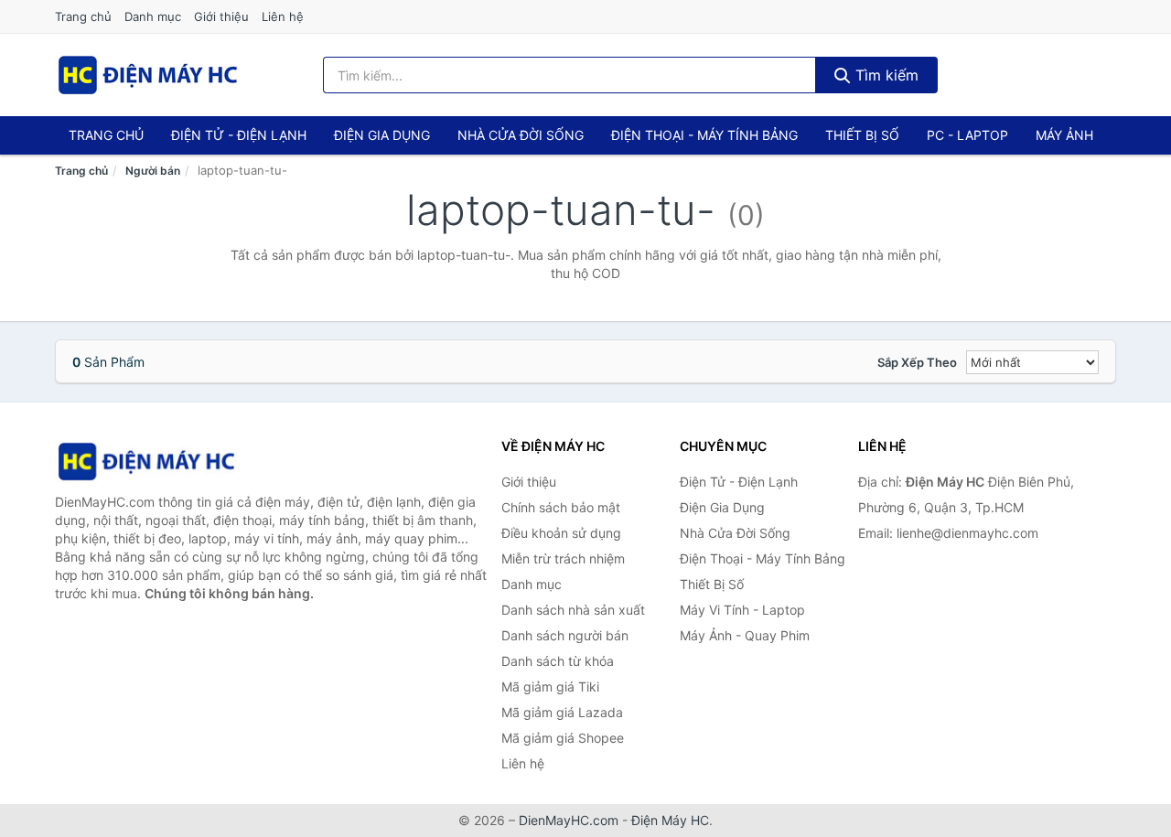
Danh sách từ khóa (557, 661)
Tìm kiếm (885, 75)
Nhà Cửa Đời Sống (520, 135)
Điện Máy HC (670, 820)
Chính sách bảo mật (560, 507)
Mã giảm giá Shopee (562, 738)
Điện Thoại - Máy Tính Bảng (704, 135)
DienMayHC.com (568, 820)
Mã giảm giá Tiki (550, 686)
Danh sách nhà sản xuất (573, 609)
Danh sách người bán (564, 635)
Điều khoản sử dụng (561, 533)
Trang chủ (83, 16)
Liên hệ (283, 16)
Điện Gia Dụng (382, 135)
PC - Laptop (967, 135)
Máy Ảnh (1064, 135)
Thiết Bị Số (862, 135)
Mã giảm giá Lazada (562, 712)
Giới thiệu (221, 16)
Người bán (152, 170)
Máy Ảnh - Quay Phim (745, 635)
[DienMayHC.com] (148, 75)
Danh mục (152, 16)
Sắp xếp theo (917, 362)
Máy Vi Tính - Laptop (742, 609)
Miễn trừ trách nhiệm (563, 558)
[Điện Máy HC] (146, 461)
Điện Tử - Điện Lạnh (238, 135)
